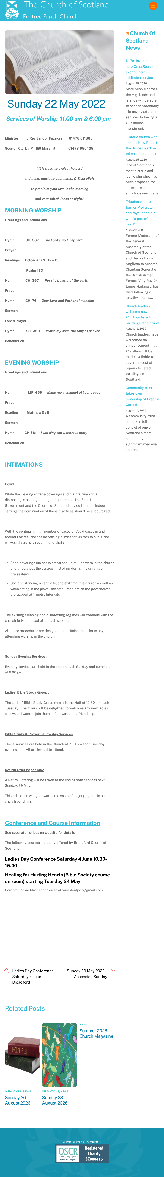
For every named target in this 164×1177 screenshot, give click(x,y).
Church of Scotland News (140, 40)
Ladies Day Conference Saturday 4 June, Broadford (33, 976)
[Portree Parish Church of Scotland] (57, 17)
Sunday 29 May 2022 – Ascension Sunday (87, 974)
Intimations (13, 1091)
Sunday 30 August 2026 (17, 1100)
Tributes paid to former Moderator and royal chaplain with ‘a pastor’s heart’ (140, 213)
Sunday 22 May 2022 (55, 103)
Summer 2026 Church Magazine (96, 1033)
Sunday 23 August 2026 (54, 1100)
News (27, 1091)
